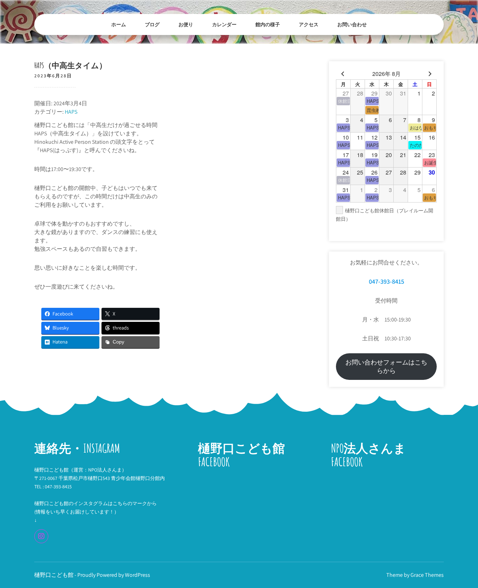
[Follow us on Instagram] (41, 536)
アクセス (308, 24)
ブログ (152, 24)
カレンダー (224, 24)
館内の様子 (267, 24)
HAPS (71, 111)
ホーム (118, 24)
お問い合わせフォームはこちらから (386, 366)
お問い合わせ (352, 24)
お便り (185, 24)
